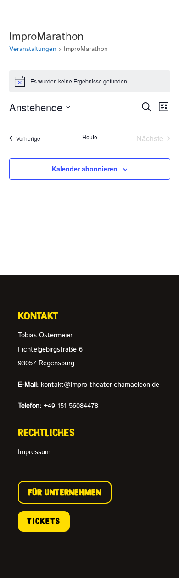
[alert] (89, 81)
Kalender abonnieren (84, 168)
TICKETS (44, 521)
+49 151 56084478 (58, 406)
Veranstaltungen (32, 49)
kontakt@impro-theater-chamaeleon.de (88, 385)
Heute (89, 137)
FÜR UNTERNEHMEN (64, 492)
